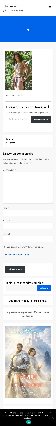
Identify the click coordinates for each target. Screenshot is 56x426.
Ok (28, 422)
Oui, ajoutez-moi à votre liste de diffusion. (24, 246)
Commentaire (9, 169)
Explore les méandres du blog (24, 283)
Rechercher (44, 287)
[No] (52, 417)
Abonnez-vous (41, 119)
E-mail (6, 221)
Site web (6, 233)
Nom (6, 208)
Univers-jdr (12, 6)
